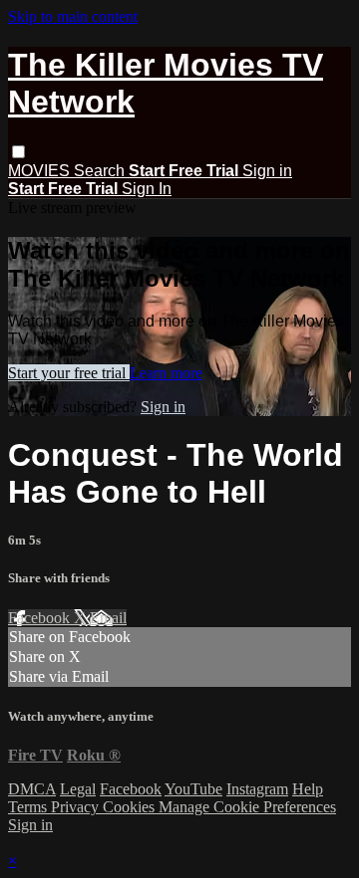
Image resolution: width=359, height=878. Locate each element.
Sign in (267, 170)
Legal (78, 788)
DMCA (32, 788)
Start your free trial (69, 372)
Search (101, 170)
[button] (18, 151)
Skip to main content (73, 16)
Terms (29, 806)
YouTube (193, 788)
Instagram (257, 788)
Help (307, 788)
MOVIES (41, 170)
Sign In (147, 188)
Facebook (41, 617)
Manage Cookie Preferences (247, 806)
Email (108, 617)
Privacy (77, 806)
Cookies (131, 806)
